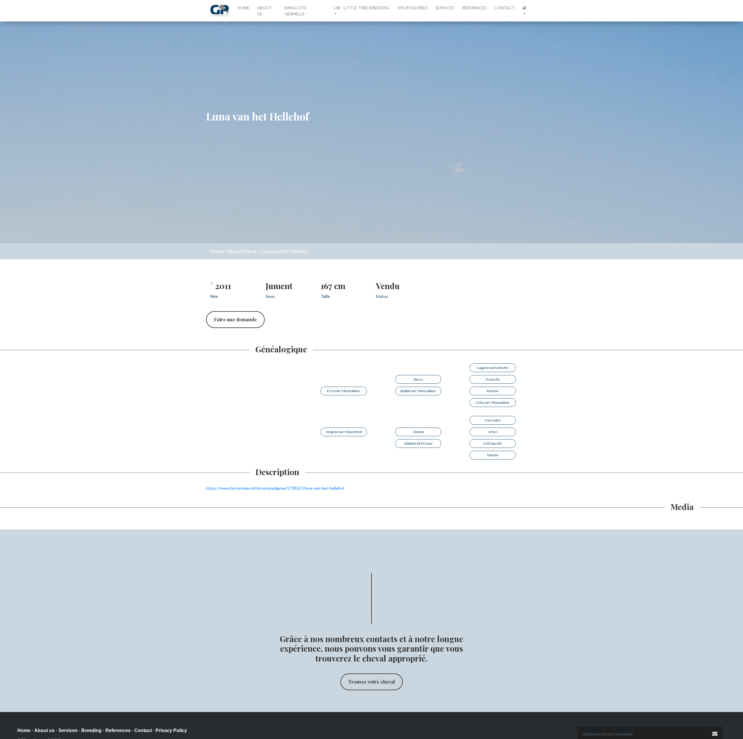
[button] (525, 10)
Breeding (91, 730)
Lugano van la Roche (492, 367)
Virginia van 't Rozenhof (344, 432)
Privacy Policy (171, 730)
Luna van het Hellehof (284, 251)
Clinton (418, 432)
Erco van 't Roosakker (343, 391)
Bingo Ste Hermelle (296, 10)
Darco (418, 379)
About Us (264, 10)
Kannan (493, 391)
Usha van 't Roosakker (493, 402)
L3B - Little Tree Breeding (361, 7)
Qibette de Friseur (418, 443)
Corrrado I (493, 420)
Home (244, 7)
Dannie (492, 455)
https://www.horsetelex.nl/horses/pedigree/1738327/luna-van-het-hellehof (275, 488)
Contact (504, 7)
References (474, 7)
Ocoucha (493, 379)
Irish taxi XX (493, 443)
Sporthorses (413, 7)
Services (445, 7)
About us (44, 730)
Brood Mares (242, 251)
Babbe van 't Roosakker (418, 391)
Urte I (492, 432)
